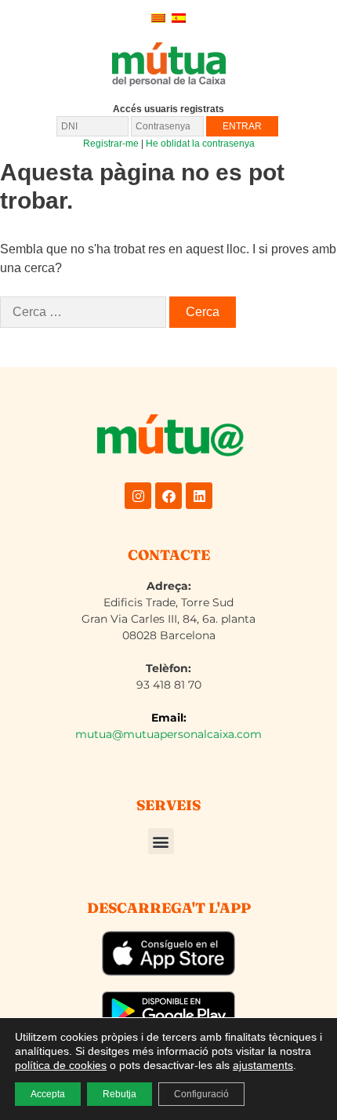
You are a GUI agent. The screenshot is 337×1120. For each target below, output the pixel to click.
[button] (161, 841)
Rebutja (119, 1094)
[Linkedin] (199, 495)
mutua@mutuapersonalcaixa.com (168, 734)
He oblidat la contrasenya (200, 143)
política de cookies (61, 1065)
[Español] (179, 17)
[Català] (158, 17)
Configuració (201, 1094)
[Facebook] (168, 495)
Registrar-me (111, 143)
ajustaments (263, 1065)
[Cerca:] (83, 312)
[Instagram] (138, 495)
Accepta (48, 1094)
